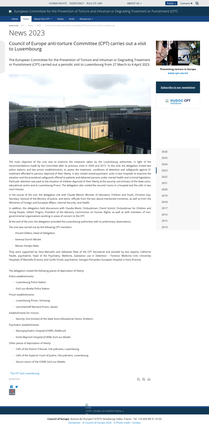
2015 (165, 220)
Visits (72, 18)
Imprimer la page (149, 378)
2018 (165, 202)
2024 (165, 164)
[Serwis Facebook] (11, 386)
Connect (185, 3)
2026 (165, 151)
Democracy (77, 3)
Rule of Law (94, 3)
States (60, 18)
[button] (104, 411)
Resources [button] (85, 18)
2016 (165, 214)
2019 (165, 195)
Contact (136, 422)
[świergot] (16, 386)
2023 (165, 170)
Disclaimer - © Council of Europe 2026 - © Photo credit (99, 422)
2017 (165, 208)
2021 (165, 183)
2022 (165, 176)
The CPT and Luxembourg (24, 373)
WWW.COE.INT (17, 3)
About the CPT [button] (42, 18)
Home (15, 18)
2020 (165, 189)
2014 (165, 227)
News (26, 18)
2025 (165, 157)
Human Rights (58, 3)
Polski (170, 3)
